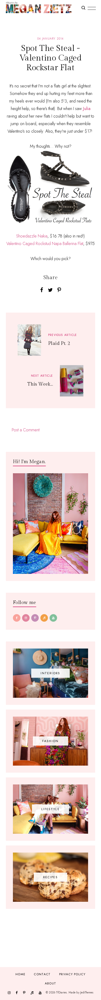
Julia (86, 109)
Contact (42, 974)
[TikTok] (44, 618)
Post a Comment (25, 430)
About (50, 983)
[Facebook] (16, 618)
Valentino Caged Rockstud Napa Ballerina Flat (44, 244)
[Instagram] (26, 618)
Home (20, 974)
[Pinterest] (35, 618)
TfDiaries (61, 992)
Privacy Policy (72, 974)
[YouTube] (53, 618)
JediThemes (86, 992)
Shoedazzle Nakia (31, 236)
